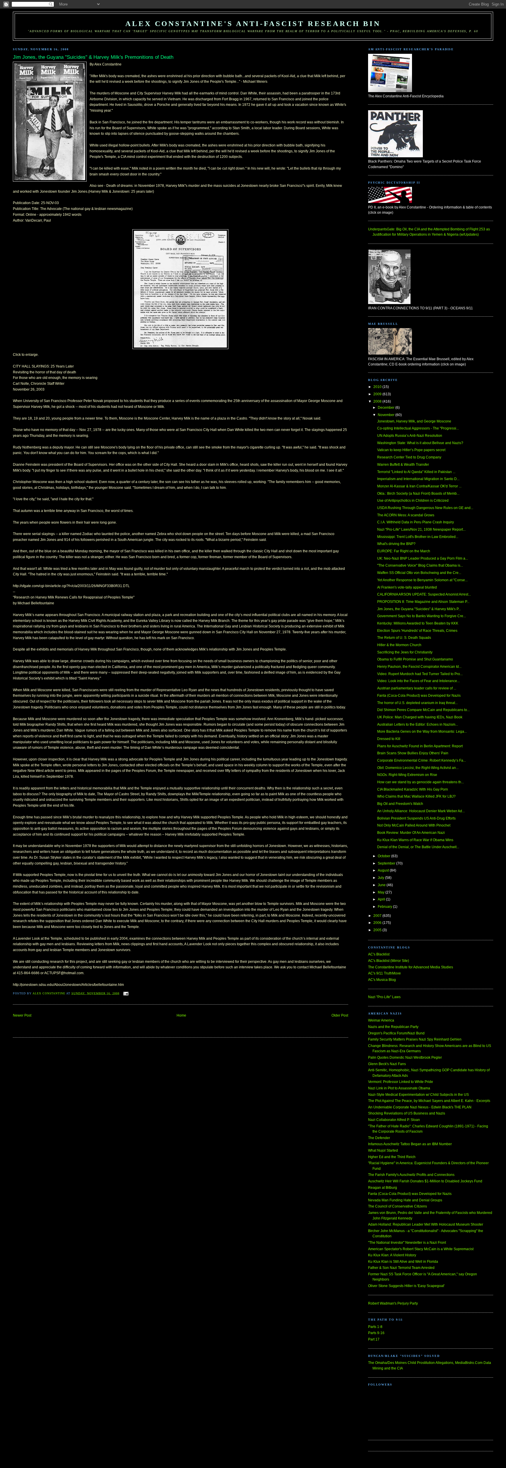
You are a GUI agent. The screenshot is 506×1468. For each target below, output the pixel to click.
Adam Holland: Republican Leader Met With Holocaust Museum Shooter (425, 1224)
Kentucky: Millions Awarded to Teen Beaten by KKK (417, 623)
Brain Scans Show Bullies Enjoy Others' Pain (412, 753)
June (382, 885)
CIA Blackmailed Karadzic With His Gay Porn (412, 789)
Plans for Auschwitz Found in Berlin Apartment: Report (420, 746)
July (381, 878)
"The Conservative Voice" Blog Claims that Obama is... (420, 565)
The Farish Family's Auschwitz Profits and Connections (411, 1175)
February (385, 907)
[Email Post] (126, 993)
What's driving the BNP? (396, 544)
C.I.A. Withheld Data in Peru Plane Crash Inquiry (415, 522)
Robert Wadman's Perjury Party (393, 1303)
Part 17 (374, 1339)
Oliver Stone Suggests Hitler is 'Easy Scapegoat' (406, 1286)
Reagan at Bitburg (382, 1188)
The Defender (379, 1138)
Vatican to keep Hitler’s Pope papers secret (411, 450)
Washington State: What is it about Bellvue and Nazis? (420, 443)
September (387, 863)
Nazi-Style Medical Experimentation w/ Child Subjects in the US (418, 1095)
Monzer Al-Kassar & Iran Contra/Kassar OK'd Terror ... (419, 486)
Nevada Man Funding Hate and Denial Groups (405, 1200)
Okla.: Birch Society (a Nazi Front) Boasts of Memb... (418, 493)
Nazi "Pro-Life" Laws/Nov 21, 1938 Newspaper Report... (421, 529)
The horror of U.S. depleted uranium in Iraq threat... (417, 703)
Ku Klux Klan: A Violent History (392, 1255)
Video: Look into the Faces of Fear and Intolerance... (418, 681)
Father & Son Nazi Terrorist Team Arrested (401, 1268)
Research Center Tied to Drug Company (409, 457)
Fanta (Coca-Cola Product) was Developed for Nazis (419, 696)
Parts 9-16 (376, 1333)
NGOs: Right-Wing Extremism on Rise (407, 775)
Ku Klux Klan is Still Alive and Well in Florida (403, 1262)
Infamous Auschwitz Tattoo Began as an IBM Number (410, 1144)
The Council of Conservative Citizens (397, 1206)
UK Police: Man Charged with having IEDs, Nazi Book (419, 717)
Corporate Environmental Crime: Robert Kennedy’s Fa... (421, 760)
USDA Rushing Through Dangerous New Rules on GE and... (425, 508)
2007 (377, 916)
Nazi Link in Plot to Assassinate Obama (399, 1088)
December (386, 408)
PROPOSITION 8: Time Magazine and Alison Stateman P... (423, 602)
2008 (377, 401)
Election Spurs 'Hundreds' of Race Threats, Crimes (417, 631)
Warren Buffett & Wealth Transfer (403, 465)
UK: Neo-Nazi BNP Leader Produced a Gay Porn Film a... (422, 558)
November (386, 415)
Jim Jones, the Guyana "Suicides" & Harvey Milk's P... (419, 609)
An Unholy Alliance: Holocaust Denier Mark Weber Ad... (421, 811)
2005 (377, 930)
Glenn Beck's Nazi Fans (387, 1064)
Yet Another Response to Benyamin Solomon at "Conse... (422, 580)
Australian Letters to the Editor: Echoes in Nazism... (417, 724)
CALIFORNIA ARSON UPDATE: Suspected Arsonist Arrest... (424, 594)
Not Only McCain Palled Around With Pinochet (413, 825)
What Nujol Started (383, 1150)
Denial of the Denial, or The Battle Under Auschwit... (418, 847)
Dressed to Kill (388, 739)
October (384, 856)
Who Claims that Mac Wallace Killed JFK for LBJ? (416, 796)
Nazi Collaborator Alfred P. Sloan (394, 1120)
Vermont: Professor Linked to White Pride (400, 1082)
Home (181, 1015)
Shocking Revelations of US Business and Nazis (406, 1113)
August (384, 870)
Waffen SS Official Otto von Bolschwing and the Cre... (419, 573)
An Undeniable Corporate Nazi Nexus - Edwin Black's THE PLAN (419, 1107)
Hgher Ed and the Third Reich (392, 1157)
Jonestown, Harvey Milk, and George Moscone (414, 421)
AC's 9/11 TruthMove (384, 973)
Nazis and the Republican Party (393, 1027)
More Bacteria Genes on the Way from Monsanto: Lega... (422, 731)
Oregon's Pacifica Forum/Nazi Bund (396, 1033)
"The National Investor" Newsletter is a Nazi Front (407, 1243)
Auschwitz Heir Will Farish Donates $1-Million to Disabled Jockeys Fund (425, 1181)
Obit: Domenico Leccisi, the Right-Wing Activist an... (418, 768)
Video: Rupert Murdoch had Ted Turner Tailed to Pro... (420, 674)
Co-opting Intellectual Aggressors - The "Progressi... (418, 428)
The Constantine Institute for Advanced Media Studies (410, 967)
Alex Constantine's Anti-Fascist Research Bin (253, 23)
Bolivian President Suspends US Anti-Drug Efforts (416, 818)
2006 (377, 923)
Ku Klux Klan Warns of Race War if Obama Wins (415, 840)
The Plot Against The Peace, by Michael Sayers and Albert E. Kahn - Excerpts (429, 1101)
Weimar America (381, 1020)
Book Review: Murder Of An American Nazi (411, 833)
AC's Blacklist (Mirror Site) (388, 961)
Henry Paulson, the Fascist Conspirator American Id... (419, 667)
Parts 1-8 (375, 1327)
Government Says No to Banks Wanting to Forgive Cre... (421, 616)
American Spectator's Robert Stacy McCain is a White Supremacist (420, 1249)
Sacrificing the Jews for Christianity (405, 652)
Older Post (339, 1015)
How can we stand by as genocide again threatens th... (420, 782)
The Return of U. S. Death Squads (404, 638)
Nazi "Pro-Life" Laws (384, 997)
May (381, 892)
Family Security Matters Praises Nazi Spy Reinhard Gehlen (414, 1039)
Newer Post (22, 1015)
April (382, 899)
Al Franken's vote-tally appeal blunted (407, 587)
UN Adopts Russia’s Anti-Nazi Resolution (409, 436)
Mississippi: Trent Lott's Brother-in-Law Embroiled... (417, 537)
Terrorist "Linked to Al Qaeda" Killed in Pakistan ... (416, 472)
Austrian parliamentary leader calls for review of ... (416, 688)
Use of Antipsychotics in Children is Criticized (413, 500)
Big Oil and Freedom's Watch (400, 804)
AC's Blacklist (378, 954)
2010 (377, 387)
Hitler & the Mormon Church (399, 645)
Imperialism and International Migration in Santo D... (418, 479)
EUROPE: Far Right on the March (403, 551)
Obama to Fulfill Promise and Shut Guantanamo (415, 659)
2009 (377, 394)
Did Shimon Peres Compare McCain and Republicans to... (423, 710)
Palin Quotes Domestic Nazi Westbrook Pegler (405, 1057)
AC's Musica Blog (382, 980)
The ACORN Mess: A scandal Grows (405, 515)
